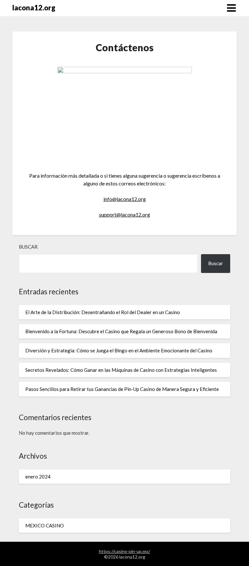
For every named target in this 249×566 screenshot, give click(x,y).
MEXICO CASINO (44, 525)
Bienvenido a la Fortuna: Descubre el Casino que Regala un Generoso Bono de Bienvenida (121, 331)
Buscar (28, 247)
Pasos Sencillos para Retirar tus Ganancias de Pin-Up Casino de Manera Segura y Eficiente (122, 389)
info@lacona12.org (124, 199)
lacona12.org (33, 7)
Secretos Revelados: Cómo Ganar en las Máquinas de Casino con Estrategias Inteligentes (121, 370)
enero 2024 (38, 476)
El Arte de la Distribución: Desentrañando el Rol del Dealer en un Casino (102, 312)
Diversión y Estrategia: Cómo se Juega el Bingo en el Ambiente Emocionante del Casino (118, 350)
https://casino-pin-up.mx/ (124, 551)
